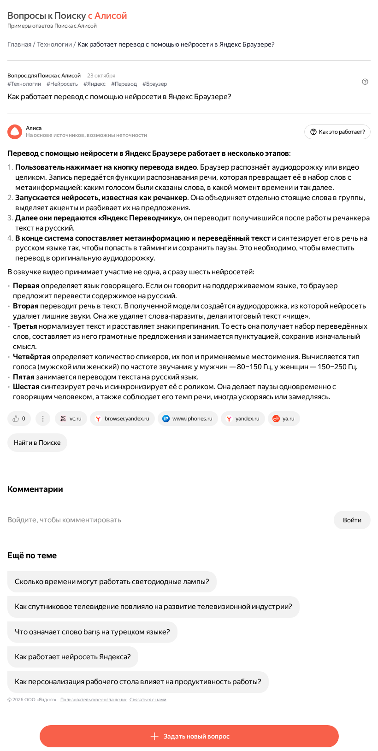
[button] (365, 81)
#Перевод (124, 84)
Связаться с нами (148, 699)
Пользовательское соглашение (93, 699)
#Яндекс (94, 84)
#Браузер (154, 84)
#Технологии (24, 84)
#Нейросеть (62, 84)
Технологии (54, 44)
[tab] (19, 418)
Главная (19, 44)
